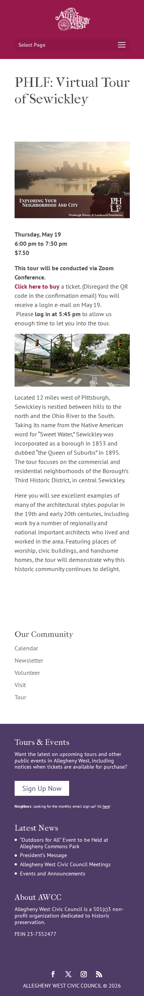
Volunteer (27, 672)
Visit (20, 685)
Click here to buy (37, 286)
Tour (20, 697)
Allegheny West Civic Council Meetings (65, 864)
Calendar (26, 648)
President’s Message (43, 855)
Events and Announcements (52, 873)
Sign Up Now (41, 788)
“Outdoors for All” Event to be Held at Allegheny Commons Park (64, 843)
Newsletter (29, 660)
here (106, 806)
